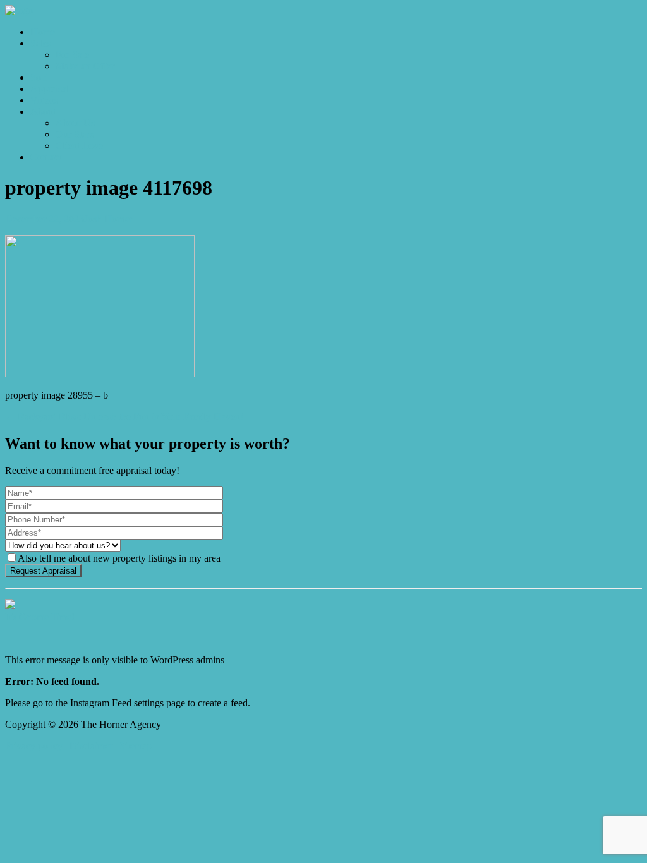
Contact (45, 157)
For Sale (72, 54)
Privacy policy (34, 745)
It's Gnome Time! (40, 617)
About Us (75, 123)
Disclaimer (91, 745)
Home (42, 32)
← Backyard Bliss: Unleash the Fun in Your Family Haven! (124, 416)
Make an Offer (85, 66)
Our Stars (75, 134)
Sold (39, 77)
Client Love (79, 145)
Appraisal (49, 88)
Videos (44, 100)
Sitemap (135, 745)
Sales (40, 43)
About (43, 111)
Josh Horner (108, 219)
